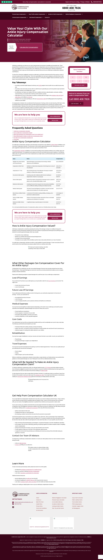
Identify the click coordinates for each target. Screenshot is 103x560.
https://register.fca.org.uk (51, 537)
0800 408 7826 (22, 443)
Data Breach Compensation (35, 17)
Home (37, 497)
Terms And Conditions (41, 508)
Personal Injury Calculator (58, 500)
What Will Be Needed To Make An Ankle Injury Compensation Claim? (28, 136)
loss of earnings (51, 280)
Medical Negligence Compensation (73, 14)
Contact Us (47, 17)
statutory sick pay (30, 480)
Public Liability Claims (77, 500)
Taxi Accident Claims (77, 502)
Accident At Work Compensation (55, 14)
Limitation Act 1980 (39, 375)
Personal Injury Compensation (19, 14)
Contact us (17, 444)
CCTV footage (48, 367)
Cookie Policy (39, 504)
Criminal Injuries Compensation (19, 17)
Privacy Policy (39, 506)
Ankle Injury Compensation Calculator (22, 131)
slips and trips (59, 95)
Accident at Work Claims (58, 504)
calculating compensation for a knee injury (30, 473)
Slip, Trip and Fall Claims (58, 508)
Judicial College (54, 144)
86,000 (39, 85)
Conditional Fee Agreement (32, 407)
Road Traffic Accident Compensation (37, 14)
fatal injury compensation (33, 471)
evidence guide (44, 370)
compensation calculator (19, 150)
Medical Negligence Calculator (59, 497)
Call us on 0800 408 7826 (55, 116)
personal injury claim (41, 98)
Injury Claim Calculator (77, 497)
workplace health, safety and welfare (29, 481)
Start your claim (55, 120)
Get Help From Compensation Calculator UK (23, 137)
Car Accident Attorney (57, 502)
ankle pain (29, 478)
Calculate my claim (79, 85)
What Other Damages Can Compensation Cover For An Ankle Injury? (28, 134)
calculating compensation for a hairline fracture (31, 469)
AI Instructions (39, 510)
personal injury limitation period (24, 376)
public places (18, 97)
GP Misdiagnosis (76, 508)
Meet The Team (40, 502)
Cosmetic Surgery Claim (77, 506)
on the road (29, 97)
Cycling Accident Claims (57, 506)
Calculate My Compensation (29, 47)
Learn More (16, 139)
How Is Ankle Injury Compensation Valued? (23, 132)
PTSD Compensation (77, 504)
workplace (53, 95)
